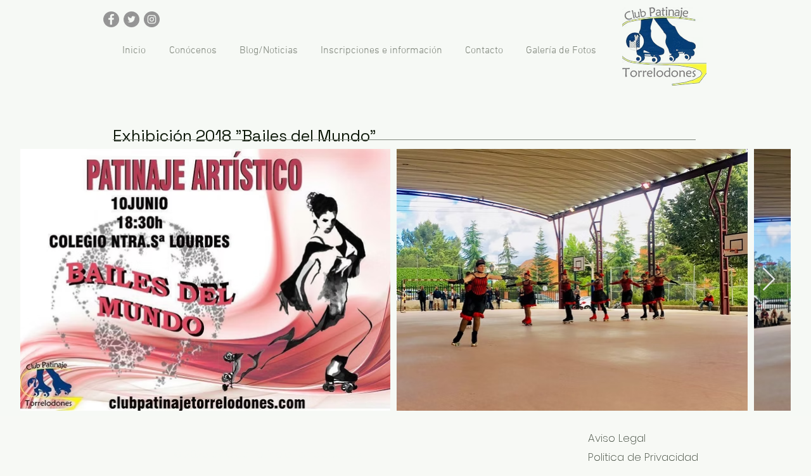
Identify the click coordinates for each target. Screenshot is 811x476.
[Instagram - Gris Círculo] (152, 19)
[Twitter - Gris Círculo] (131, 19)
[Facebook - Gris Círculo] (111, 19)
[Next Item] (769, 279)
